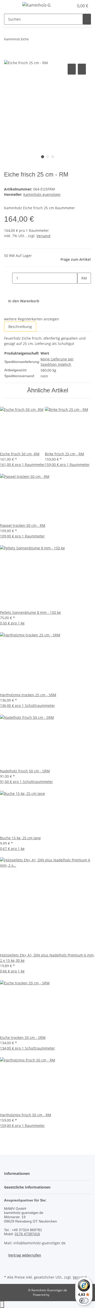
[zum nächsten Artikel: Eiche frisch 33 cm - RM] (42, 40)
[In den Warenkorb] (8, 57)
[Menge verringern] (8, 278)
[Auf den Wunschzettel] (82, 69)
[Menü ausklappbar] (10, 6)
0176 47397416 (27, 1234)
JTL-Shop (56, 1295)
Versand (43, 235)
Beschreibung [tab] (20, 326)
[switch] (83, 1300)
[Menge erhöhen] (81, 289)
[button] (64, 6)
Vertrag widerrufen (24, 1255)
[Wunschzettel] (70, 6)
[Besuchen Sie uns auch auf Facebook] (8, 1267)
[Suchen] (87, 19)
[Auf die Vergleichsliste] (72, 69)
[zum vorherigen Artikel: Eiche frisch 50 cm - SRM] (33, 40)
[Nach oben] (2, 1304)
